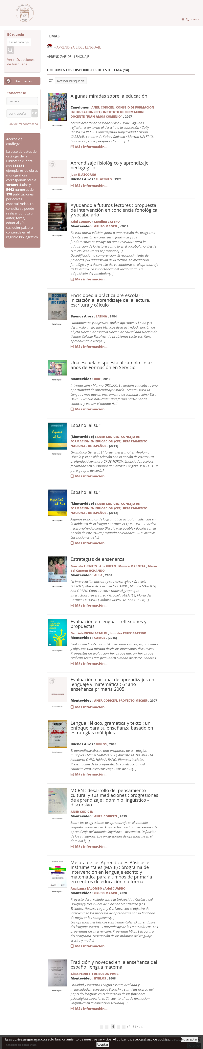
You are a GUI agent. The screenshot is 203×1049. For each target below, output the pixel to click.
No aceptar (189, 1039)
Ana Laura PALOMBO (86, 888)
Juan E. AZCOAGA (83, 174)
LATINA (101, 316)
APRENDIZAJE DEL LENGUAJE (78, 47)
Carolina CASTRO (107, 222)
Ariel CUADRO (81, 222)
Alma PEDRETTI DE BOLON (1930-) (95, 974)
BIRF (97, 379)
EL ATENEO (104, 179)
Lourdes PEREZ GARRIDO (128, 633)
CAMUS (100, 638)
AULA (98, 575)
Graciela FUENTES (84, 566)
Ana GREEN (107, 566)
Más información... (91, 146)
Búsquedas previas (18, 84)
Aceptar (102, 1044)
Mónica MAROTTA (132, 566)
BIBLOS (101, 744)
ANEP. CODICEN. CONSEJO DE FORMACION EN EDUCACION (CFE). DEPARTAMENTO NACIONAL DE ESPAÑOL (109, 441)
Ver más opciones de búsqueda (20, 61)
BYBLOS (100, 978)
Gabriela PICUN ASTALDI (89, 633)
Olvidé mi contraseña (23, 124)
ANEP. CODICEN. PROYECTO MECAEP (120, 700)
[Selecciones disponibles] (51, 81)
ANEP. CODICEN (82, 812)
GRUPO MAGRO (105, 226)
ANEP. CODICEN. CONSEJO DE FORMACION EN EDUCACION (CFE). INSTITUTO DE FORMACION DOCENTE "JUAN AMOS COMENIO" (112, 111)
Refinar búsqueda (70, 81)
